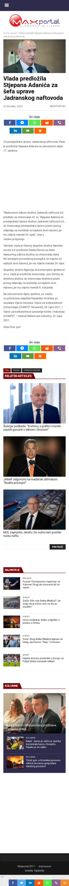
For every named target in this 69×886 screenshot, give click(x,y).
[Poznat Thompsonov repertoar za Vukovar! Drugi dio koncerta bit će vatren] (11, 583)
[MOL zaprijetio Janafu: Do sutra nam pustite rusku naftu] (34, 510)
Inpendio (39, 870)
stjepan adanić (32, 370)
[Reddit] (47, 123)
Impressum (45, 866)
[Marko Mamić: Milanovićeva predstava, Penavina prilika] (34, 713)
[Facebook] (10, 123)
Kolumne (30, 738)
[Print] (40, 131)
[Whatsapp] (34, 123)
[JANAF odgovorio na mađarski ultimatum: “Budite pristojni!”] (34, 456)
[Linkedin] (15, 131)
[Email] (28, 131)
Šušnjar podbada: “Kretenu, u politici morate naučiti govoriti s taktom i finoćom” (32, 427)
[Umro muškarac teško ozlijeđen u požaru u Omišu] (11, 622)
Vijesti (26, 597)
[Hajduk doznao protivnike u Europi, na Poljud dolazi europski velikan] (11, 660)
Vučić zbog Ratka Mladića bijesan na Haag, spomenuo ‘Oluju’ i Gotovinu (43, 641)
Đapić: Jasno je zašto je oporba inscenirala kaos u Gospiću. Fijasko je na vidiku (43, 744)
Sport (26, 655)
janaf (16, 370)
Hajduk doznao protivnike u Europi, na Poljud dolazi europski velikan (43, 660)
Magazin (27, 578)
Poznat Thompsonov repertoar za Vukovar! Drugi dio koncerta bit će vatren (41, 584)
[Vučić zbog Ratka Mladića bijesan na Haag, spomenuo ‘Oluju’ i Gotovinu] (11, 641)
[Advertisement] (34, 182)
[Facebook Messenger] (22, 123)
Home (6, 33)
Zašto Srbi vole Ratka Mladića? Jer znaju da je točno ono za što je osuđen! (42, 603)
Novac (14, 33)
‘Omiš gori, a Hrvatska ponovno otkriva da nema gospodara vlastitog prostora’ (43, 763)
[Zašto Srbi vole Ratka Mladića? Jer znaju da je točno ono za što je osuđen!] (11, 602)
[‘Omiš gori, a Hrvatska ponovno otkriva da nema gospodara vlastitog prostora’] (15, 762)
